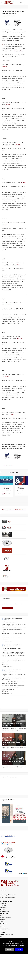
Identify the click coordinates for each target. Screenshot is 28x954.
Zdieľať (11, 641)
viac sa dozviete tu (18, 51)
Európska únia (10, 466)
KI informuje (3, 903)
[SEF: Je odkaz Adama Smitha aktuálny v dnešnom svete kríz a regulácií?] (6, 480)
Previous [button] (4, 813)
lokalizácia (4, 66)
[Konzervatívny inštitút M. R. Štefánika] (8, 3)
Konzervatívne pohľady (5, 930)
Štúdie (1, 921)
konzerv (15, 637)
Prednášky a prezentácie (5, 917)
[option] (6, 486)
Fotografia (6, 639)
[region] (14, 813)
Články (1, 915)
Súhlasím (19, 949)
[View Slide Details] (6, 813)
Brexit (5, 466)
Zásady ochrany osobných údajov (18, 945)
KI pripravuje (3, 905)
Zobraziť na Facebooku (5, 641)
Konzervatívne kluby (4, 911)
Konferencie (4, 15)
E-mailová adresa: (5, 604)
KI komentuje (3, 907)
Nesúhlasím (10, 949)
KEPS (1, 936)
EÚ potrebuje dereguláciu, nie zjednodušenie (20, 489)
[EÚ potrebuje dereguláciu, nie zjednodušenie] (21, 480)
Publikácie (2, 926)
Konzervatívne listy (4, 928)
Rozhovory (2, 919)
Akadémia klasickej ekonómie (6, 934)
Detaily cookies (6, 945)
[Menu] (1, 2)
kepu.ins (7, 689)
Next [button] (24, 813)
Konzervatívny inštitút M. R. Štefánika (13, 618)
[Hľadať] (26, 2)
